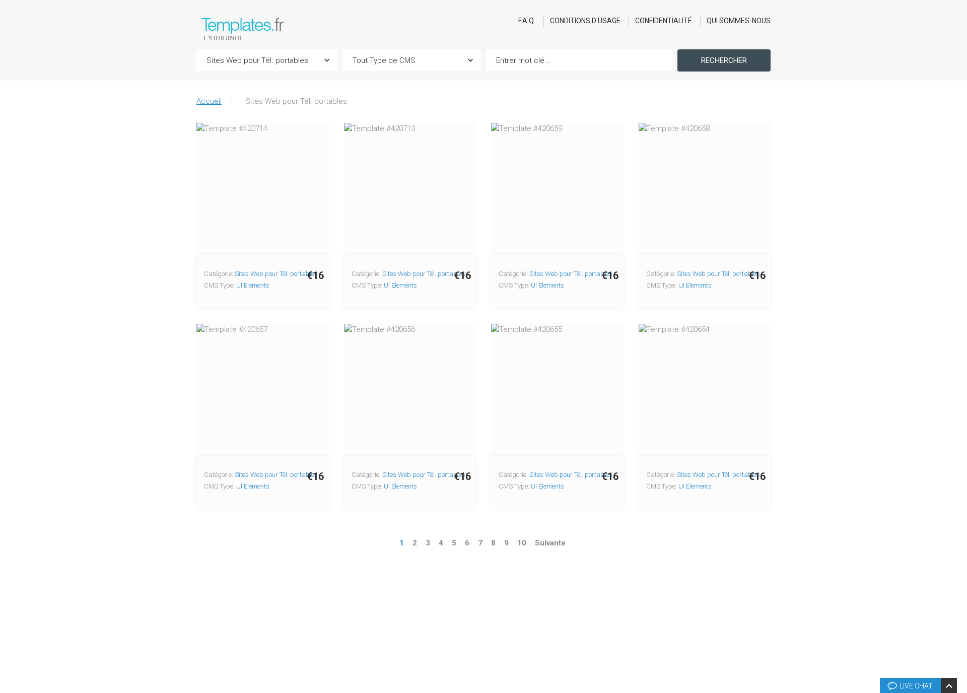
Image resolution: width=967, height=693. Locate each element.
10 (521, 542)
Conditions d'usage (585, 21)
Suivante (550, 542)
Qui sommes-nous (739, 21)
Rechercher (724, 60)
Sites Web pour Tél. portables (276, 274)
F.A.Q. (526, 21)
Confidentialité (663, 21)
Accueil (209, 101)
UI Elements (252, 285)
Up (957, 533)
